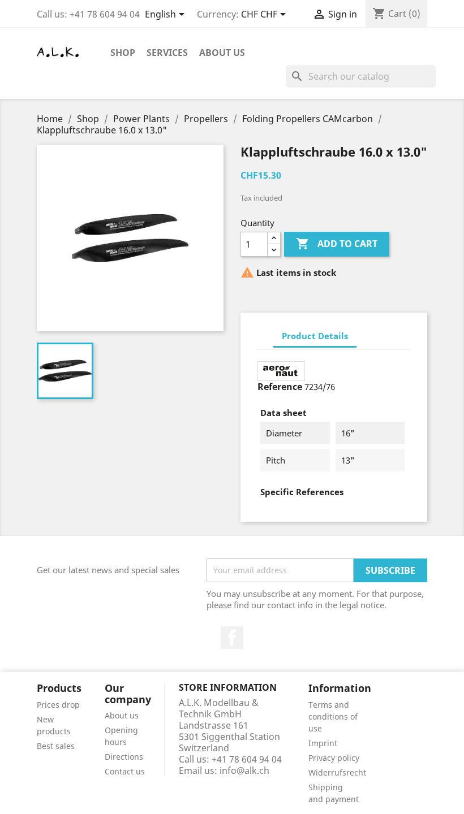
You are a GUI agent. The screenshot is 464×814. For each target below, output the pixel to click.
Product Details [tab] (315, 335)
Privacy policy (333, 757)
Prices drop (58, 704)
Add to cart (336, 243)
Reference (279, 386)
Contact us (125, 771)
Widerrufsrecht (337, 772)
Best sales (56, 746)
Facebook (232, 637)
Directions (124, 756)
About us (222, 52)
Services (167, 52)
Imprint (322, 743)
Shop (122, 52)
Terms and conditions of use (333, 716)
